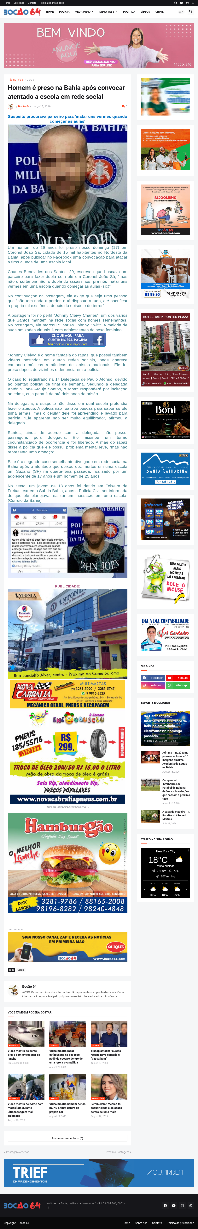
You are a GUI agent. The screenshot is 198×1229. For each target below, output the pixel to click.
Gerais (30, 79)
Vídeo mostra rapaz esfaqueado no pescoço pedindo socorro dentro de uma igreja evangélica (66, 1056)
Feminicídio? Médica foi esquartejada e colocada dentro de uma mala (106, 1108)
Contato (32, 3)
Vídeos (145, 11)
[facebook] (175, 3)
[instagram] (187, 3)
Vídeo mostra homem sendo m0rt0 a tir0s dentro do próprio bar (67, 1108)
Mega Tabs (106, 11)
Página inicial (16, 79)
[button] (181, 12)
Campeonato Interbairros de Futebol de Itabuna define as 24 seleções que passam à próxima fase (176, 789)
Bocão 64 (29, 986)
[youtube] (181, 3)
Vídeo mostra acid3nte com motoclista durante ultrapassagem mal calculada (25, 1110)
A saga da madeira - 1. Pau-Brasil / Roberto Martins (176, 815)
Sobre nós (19, 3)
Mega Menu (82, 11)
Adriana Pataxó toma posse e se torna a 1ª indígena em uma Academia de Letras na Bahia (175, 760)
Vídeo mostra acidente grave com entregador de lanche (24, 1055)
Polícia (64, 11)
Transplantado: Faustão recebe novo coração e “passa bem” (106, 1055)
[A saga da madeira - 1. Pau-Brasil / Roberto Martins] (150, 816)
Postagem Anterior (17, 1152)
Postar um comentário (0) (67, 1138)
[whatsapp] (193, 3)
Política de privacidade (52, 3)
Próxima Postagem (117, 1152)
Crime (159, 11)
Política (129, 11)
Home (7, 3)
